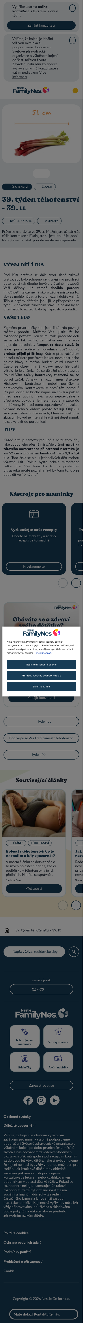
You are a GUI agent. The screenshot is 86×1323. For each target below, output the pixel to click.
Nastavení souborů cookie (41, 664)
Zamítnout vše (41, 686)
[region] (41, 661)
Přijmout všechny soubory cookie (41, 675)
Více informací (44, 652)
